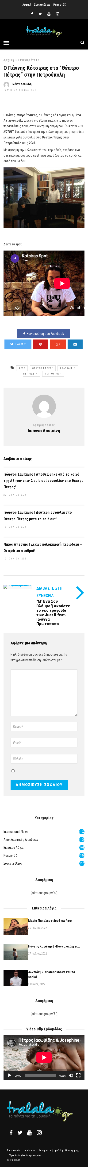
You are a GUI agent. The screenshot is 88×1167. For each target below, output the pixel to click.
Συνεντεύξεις (42, 4)
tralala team (29, 1150)
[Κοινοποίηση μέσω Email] (75, 344)
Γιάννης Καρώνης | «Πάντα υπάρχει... (54, 946)
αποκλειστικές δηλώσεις (21, 840)
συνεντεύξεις (13, 863)
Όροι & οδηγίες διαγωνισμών (25, 1155)
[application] (44, 1057)
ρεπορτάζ (10, 855)
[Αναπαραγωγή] (9, 1075)
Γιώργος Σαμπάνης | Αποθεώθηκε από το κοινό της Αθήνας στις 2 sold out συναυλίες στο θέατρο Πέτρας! (44, 480)
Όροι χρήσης (72, 1150)
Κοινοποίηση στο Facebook (45, 334)
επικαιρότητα (29, 60)
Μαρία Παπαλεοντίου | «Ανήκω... (51, 921)
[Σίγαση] (71, 1075)
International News (16, 832)
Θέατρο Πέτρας (42, 368)
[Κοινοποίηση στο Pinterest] (40, 344)
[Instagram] (57, 14)
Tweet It (20, 344)
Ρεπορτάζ (59, 4)
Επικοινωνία (13, 1150)
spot (22, 368)
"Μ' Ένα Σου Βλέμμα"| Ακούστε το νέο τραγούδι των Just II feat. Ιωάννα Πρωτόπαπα (53, 612)
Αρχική (27, 4)
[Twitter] (20, 1132)
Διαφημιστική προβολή (50, 1150)
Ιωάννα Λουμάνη (21, 84)
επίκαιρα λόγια (13, 847)
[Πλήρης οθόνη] (78, 1075)
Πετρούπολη (53, 374)
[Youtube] (49, 14)
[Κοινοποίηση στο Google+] (58, 344)
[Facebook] (11, 1132)
